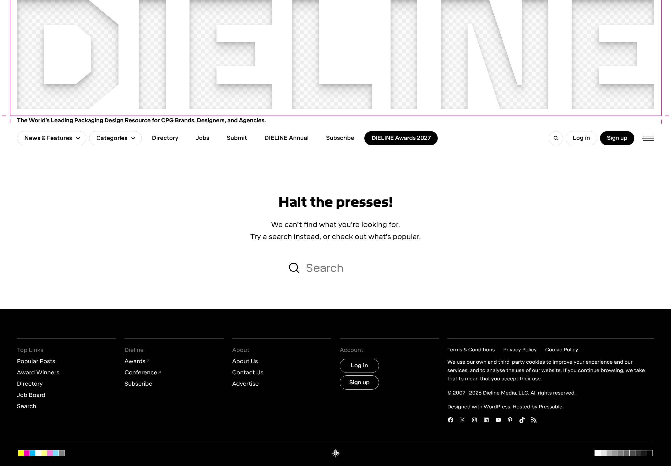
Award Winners (38, 372)
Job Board (31, 395)
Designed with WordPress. (479, 407)
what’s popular (393, 236)
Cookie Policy (561, 350)
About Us (245, 361)
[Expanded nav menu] (647, 138)
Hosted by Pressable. (538, 407)
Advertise (245, 384)
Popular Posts (36, 361)
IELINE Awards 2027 (401, 138)
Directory (30, 384)
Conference (141, 373)
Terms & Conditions (471, 350)
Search (26, 406)
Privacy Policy (520, 350)
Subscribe (138, 384)
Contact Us (247, 372)
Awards (135, 361)
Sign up (617, 138)
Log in (581, 138)
